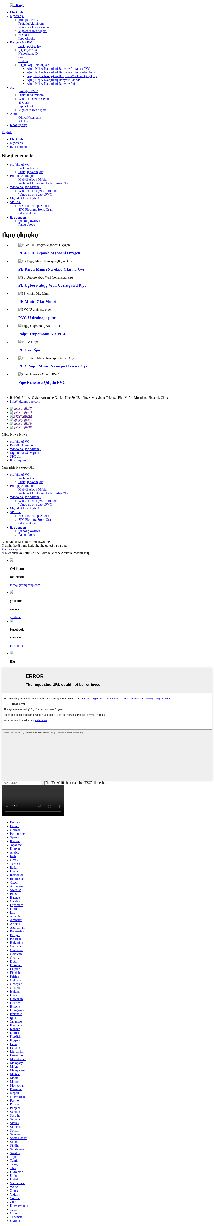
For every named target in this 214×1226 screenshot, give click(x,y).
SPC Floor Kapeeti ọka (33, 206)
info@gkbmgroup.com (25, 401)
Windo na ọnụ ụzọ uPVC (35, 194)
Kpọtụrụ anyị (19, 125)
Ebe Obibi (17, 12)
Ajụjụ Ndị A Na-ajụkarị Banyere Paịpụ (52, 83)
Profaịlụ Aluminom (31, 23)
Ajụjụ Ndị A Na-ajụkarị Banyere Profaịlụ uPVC (58, 68)
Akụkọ (14, 113)
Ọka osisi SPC (28, 213)
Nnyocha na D (28, 53)
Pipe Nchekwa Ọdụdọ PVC (41, 382)
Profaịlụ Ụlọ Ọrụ (29, 46)
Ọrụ (21, 57)
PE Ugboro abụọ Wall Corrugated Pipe (52, 285)
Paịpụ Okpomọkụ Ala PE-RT (43, 334)
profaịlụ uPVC (28, 20)
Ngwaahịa (17, 16)
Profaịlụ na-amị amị (31, 172)
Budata (23, 61)
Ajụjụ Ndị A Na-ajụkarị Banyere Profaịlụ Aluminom (61, 72)
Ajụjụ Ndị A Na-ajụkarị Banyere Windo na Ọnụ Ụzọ (62, 76)
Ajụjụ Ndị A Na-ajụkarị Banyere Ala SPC (54, 80)
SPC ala (23, 35)
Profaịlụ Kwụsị (28, 168)
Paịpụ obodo (26, 224)
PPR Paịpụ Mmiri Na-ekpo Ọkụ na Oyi (52, 366)
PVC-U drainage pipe (37, 317)
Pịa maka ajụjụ (11, 549)
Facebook (16, 645)
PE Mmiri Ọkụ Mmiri (37, 301)
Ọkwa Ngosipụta (29, 117)
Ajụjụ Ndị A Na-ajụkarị (34, 65)
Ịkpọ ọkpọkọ (26, 38)
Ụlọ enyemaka (28, 50)
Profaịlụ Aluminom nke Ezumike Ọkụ (43, 183)
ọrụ (12, 87)
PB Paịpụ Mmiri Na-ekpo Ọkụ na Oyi (51, 269)
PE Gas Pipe (29, 350)
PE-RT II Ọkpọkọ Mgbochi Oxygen (49, 253)
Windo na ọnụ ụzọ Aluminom (37, 191)
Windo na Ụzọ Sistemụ (33, 27)
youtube (15, 617)
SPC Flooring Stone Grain (35, 209)
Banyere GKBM (21, 42)
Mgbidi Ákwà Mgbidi (32, 31)
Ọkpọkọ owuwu (29, 221)
